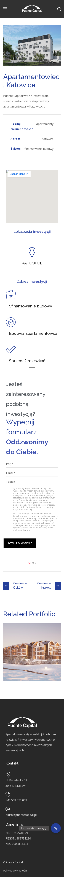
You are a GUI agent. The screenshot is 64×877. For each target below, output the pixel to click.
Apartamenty (18, 643)
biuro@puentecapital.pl (21, 815)
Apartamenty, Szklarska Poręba (27, 635)
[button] (56, 828)
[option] (32, 654)
